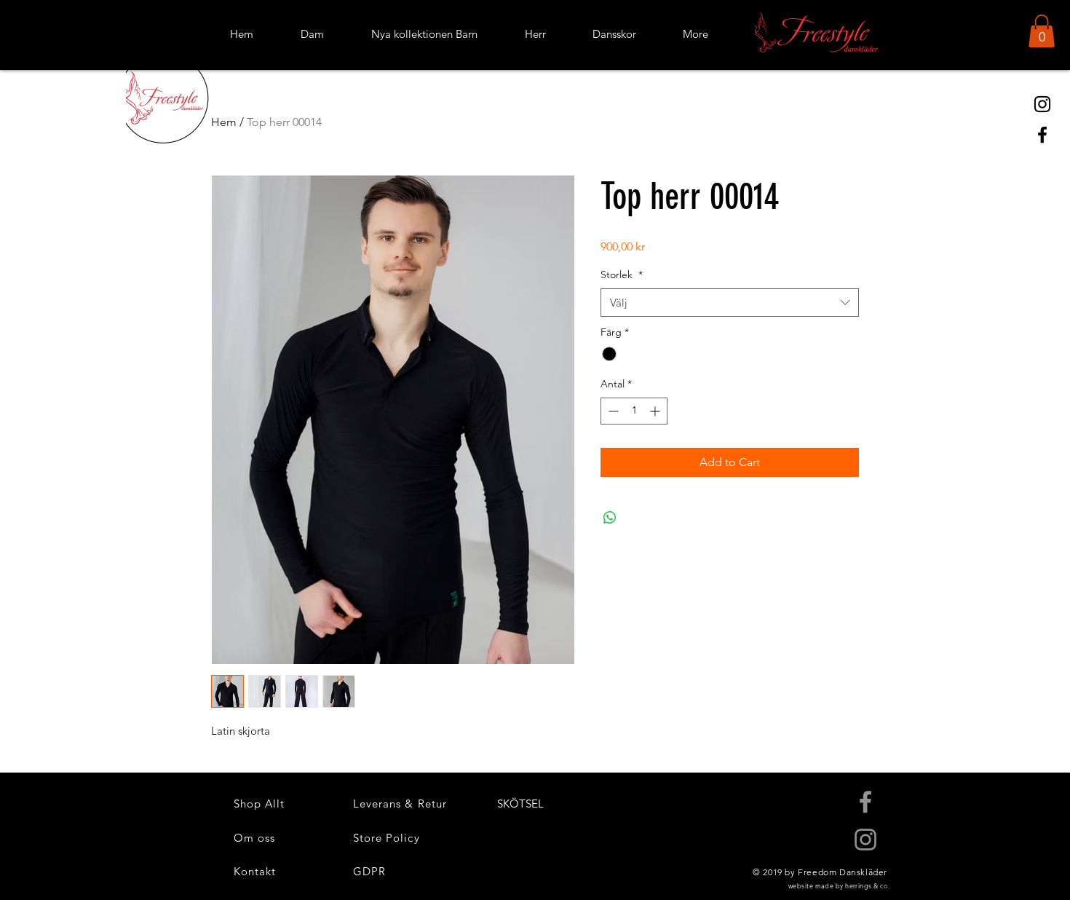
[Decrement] (612, 411)
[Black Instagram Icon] (1042, 104)
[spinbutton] (634, 411)
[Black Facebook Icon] (1042, 135)
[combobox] (730, 302)
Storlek (622, 274)
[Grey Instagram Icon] (865, 839)
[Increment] (656, 411)
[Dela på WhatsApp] (610, 517)
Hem (224, 122)
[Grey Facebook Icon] (865, 801)
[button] (1041, 31)
